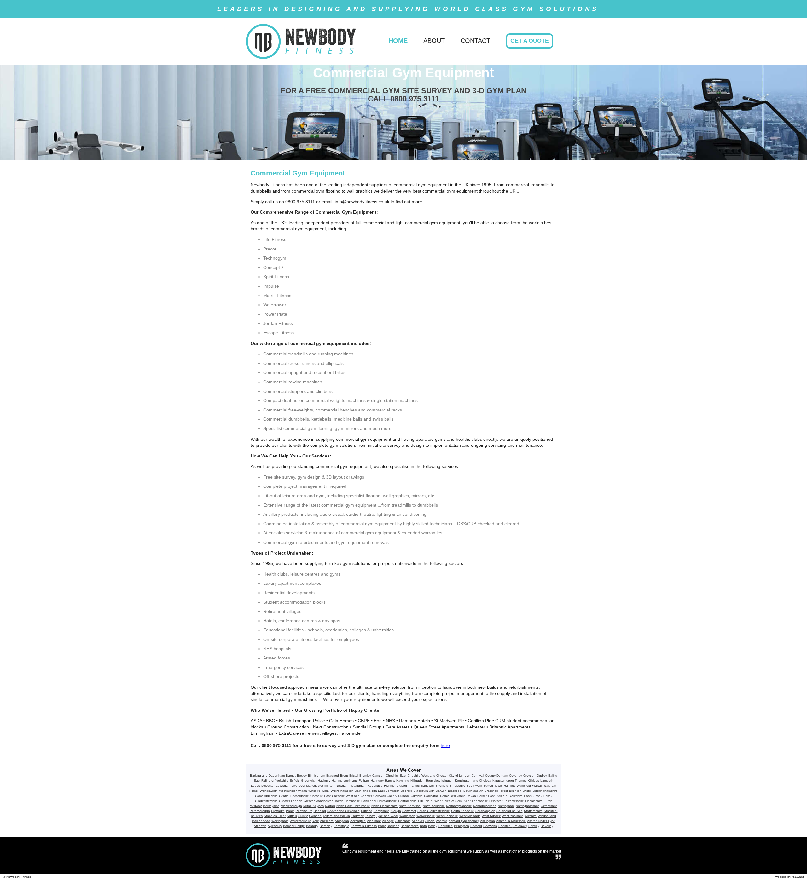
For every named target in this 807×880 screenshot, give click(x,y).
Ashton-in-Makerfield (511, 821)
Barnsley (326, 826)
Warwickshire (425, 816)
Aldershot (374, 821)
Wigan (302, 790)
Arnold (430, 821)
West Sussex (491, 816)
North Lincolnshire (384, 806)
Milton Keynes (313, 806)
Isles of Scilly (453, 800)
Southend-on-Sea (509, 811)
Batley (432, 826)
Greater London (290, 800)
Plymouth (278, 811)
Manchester (314, 785)
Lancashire (480, 800)
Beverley (547, 826)
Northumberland (484, 806)
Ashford (441, 821)
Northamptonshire (459, 806)
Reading (320, 811)
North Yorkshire (434, 806)
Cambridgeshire (266, 795)
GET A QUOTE (529, 40)
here (445, 745)
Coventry (515, 775)
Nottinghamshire (527, 806)
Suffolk (292, 816)
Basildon (393, 826)
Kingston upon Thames (509, 780)
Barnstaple (341, 826)
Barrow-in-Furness (364, 826)
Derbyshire (457, 795)
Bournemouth (473, 790)
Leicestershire (514, 800)
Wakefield (524, 785)
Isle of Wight (434, 800)
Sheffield (441, 785)
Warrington (407, 816)
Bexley (302, 775)
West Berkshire (447, 816)
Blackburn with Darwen (430, 790)
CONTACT (475, 40)
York (315, 821)
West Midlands (469, 816)
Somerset (409, 811)
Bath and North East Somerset (377, 790)
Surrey (303, 816)
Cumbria (417, 795)
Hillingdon (417, 780)
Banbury (312, 826)
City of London (459, 775)
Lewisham (283, 785)
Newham (342, 785)
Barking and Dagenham (267, 775)
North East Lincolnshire (353, 806)
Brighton (515, 790)
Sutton (488, 785)
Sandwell (427, 785)
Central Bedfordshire (294, 795)
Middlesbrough (291, 806)
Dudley (542, 775)
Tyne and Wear (387, 816)
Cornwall (478, 775)
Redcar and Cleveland (343, 811)
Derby (444, 795)
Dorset (482, 795)
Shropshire (457, 785)
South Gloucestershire (433, 811)
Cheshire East (396, 775)
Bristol (353, 775)
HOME (398, 40)
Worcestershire (300, 821)
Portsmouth (304, 811)
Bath (423, 826)
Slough (396, 811)
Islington (447, 780)
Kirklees (533, 780)
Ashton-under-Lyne (541, 821)
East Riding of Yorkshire (271, 780)
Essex (547, 795)
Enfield (295, 780)
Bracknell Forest (496, 790)
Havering (402, 780)
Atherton (260, 826)
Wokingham (279, 821)
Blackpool (455, 790)
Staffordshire (533, 811)
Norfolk (330, 806)
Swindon (315, 816)
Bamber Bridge (294, 826)
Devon (471, 795)
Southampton (485, 811)
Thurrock (357, 816)
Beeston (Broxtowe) (512, 826)
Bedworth (490, 826)
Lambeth (546, 780)
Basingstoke (410, 826)
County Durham (496, 775)
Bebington (461, 826)
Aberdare (327, 821)
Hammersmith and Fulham (350, 780)
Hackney (324, 780)
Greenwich (308, 780)
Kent (467, 800)
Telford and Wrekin (336, 816)
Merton (329, 785)
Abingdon (342, 821)
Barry (382, 826)
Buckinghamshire (545, 790)
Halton (338, 800)
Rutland (366, 811)
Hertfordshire (407, 800)
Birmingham (316, 775)
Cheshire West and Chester (428, 775)
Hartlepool (368, 800)
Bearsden (445, 826)
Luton (548, 800)
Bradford (332, 775)
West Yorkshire (512, 816)
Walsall (537, 785)
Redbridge (375, 785)
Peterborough (260, 811)
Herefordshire (387, 800)
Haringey (377, 780)
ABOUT (434, 40)
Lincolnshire (534, 800)
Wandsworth (269, 790)
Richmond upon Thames (402, 785)
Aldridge (388, 821)
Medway (256, 806)
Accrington (358, 821)
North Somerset (410, 806)
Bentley (533, 826)
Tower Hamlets (504, 785)
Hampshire (352, 800)
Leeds (255, 785)
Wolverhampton (342, 790)
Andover (418, 821)
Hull (420, 800)
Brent (344, 775)
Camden (378, 775)
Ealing (552, 775)
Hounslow (433, 780)
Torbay (370, 816)
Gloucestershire (266, 800)
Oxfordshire (549, 806)
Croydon (529, 775)
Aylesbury (275, 826)
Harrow (390, 780)
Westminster (288, 790)
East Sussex (533, 795)
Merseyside (271, 806)
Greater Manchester (318, 800)
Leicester (268, 785)
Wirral (325, 790)
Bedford (406, 790)
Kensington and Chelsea (473, 780)
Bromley (365, 775)
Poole (290, 811)
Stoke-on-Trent (275, 816)
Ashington (487, 821)
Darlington (431, 795)
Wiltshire (314, 790)
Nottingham (358, 785)
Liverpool (298, 785)
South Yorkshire (462, 811)
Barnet (291, 775)
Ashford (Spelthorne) (464, 821)
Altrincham (402, 821)
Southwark (474, 785)
